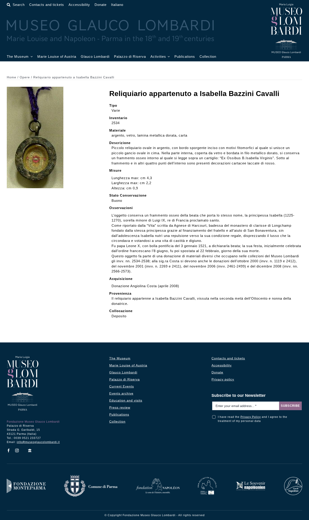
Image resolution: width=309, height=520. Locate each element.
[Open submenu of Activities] (168, 56)
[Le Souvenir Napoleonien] (250, 483)
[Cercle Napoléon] (293, 479)
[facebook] (9, 450)
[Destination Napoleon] (207, 479)
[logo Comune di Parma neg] (90, 477)
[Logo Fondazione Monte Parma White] (26, 480)
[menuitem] (117, 4)
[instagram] (17, 450)
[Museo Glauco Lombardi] (286, 5)
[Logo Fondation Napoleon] (158, 480)
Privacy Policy (250, 417)
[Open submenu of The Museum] (31, 56)
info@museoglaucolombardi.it (38, 442)
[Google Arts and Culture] (30, 450)
